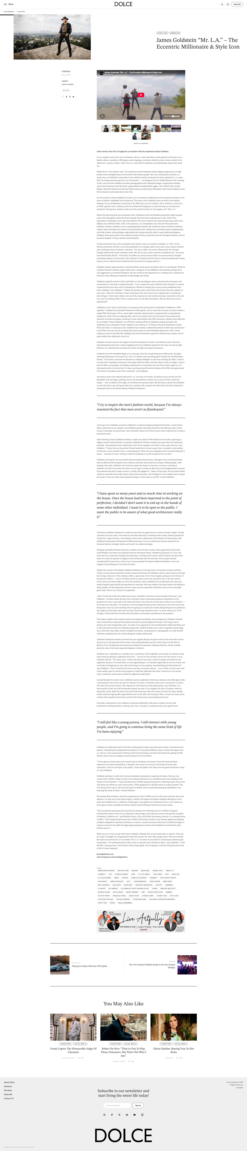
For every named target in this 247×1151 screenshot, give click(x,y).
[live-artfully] (141, 932)
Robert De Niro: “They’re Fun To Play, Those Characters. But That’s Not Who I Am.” (123, 1052)
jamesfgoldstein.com (105, 854)
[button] (8, 4)
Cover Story (21, 12)
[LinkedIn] (73, 96)
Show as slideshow (141, 143)
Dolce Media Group (28, 1147)
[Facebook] (66, 96)
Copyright (239, 1088)
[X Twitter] (70, 96)
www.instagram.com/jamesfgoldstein (112, 857)
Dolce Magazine (9, 12)
